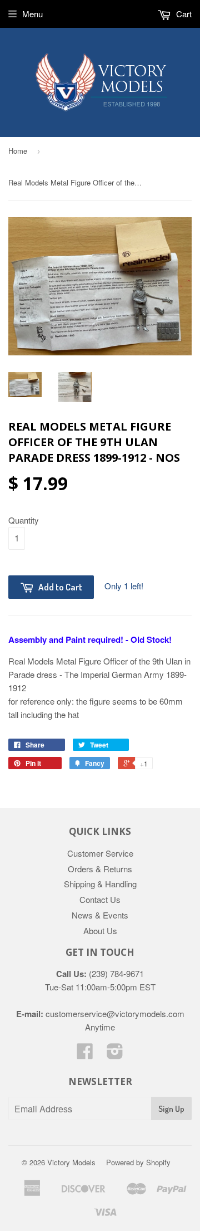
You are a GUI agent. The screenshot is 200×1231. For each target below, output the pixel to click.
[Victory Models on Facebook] (85, 1054)
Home (17, 150)
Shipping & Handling (100, 884)
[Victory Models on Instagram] (115, 1054)
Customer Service (100, 853)
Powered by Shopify (138, 1162)
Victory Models (71, 1162)
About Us (100, 930)
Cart (183, 13)
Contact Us (100, 899)
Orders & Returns (100, 869)
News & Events (100, 915)
